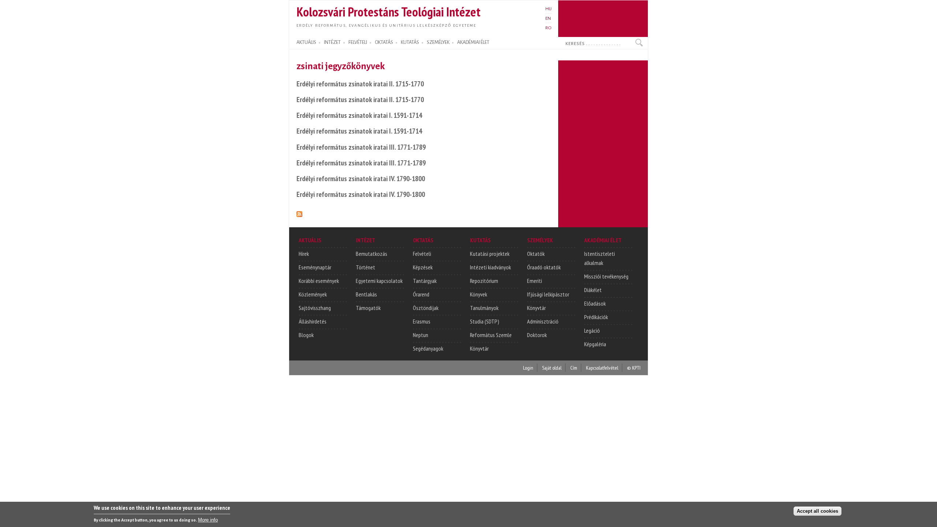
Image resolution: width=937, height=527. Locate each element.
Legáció (592, 330)
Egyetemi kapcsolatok (379, 280)
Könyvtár (479, 348)
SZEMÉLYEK (438, 42)
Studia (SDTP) (484, 321)
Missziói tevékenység (606, 276)
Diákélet (593, 290)
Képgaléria (595, 344)
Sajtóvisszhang (315, 307)
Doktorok (537, 335)
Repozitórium (484, 280)
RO (548, 27)
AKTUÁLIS (306, 42)
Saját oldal (551, 367)
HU (548, 8)
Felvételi (422, 253)
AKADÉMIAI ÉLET (473, 42)
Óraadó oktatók (544, 267)
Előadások (595, 303)
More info (208, 520)
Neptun (420, 335)
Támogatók (368, 307)
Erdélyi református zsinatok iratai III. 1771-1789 (361, 147)
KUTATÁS (410, 42)
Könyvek (478, 294)
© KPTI (634, 367)
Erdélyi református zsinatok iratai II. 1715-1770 (360, 83)
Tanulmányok (484, 307)
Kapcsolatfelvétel (602, 367)
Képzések (423, 267)
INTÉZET (332, 42)
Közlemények (313, 294)
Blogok (306, 335)
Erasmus (421, 321)
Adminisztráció (543, 321)
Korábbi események (319, 280)
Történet (365, 267)
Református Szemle (491, 335)
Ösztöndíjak (425, 307)
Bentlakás (366, 294)
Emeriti (534, 280)
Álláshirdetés (312, 321)
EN (548, 18)
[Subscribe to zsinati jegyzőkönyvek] (299, 213)
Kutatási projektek (489, 253)
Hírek (304, 253)
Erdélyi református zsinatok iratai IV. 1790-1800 (360, 178)
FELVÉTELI (357, 42)
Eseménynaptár (315, 267)
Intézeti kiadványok (490, 267)
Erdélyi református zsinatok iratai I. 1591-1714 (359, 115)
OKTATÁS (384, 42)
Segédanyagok (428, 348)
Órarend (421, 294)
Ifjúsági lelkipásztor (548, 294)
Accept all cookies (817, 511)
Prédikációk (596, 317)
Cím (573, 367)
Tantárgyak (425, 280)
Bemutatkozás (371, 253)
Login (528, 367)
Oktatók (536, 253)
